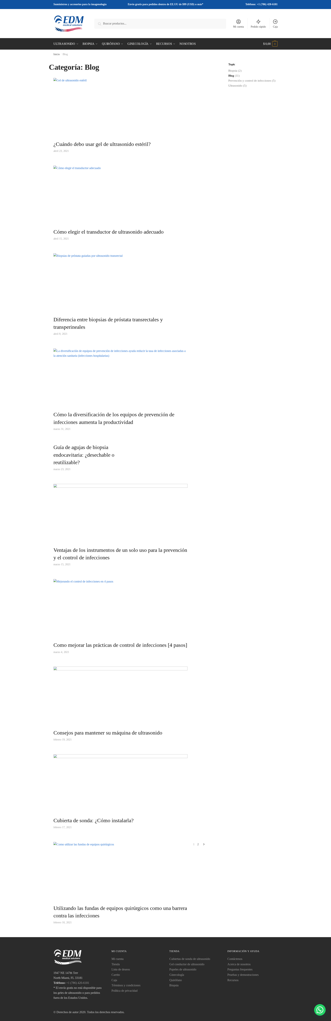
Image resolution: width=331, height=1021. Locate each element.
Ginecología (176, 974)
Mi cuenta (238, 26)
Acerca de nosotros (239, 964)
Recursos (232, 980)
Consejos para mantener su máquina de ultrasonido (107, 733)
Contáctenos (234, 958)
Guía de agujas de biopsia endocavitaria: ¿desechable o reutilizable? (83, 454)
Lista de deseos (120, 969)
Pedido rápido (258, 26)
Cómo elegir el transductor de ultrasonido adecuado (108, 232)
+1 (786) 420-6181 (77, 982)
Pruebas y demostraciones (243, 974)
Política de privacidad (124, 990)
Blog (231, 75)
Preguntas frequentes (239, 969)
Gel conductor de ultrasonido (186, 964)
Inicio (56, 54)
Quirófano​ (175, 980)
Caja (275, 26)
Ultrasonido (235, 85)
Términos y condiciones (125, 985)
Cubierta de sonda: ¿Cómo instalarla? (93, 820)
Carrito (115, 974)
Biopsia (232, 70)
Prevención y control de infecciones (249, 80)
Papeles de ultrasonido (182, 969)
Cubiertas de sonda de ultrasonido (189, 958)
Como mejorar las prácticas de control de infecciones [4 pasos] (120, 645)
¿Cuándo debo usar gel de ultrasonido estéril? (102, 144)
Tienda (115, 964)
